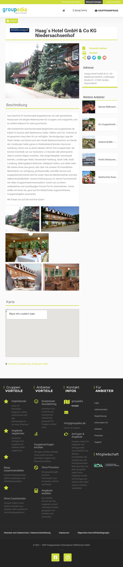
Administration (100, 409)
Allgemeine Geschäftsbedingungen (93, 533)
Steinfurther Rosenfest (109, 177)
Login (96, 403)
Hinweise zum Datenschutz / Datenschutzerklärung (27, 533)
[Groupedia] (63, 10)
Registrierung (100, 416)
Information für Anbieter (101, 425)
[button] (11, 21)
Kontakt (75, 406)
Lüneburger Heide (39, 364)
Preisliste (98, 435)
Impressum (64, 533)
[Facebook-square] (55, 557)
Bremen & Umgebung (18, 364)
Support (97, 442)
